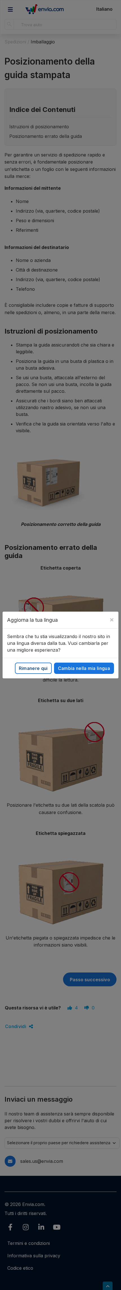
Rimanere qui (33, 668)
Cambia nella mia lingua (84, 668)
